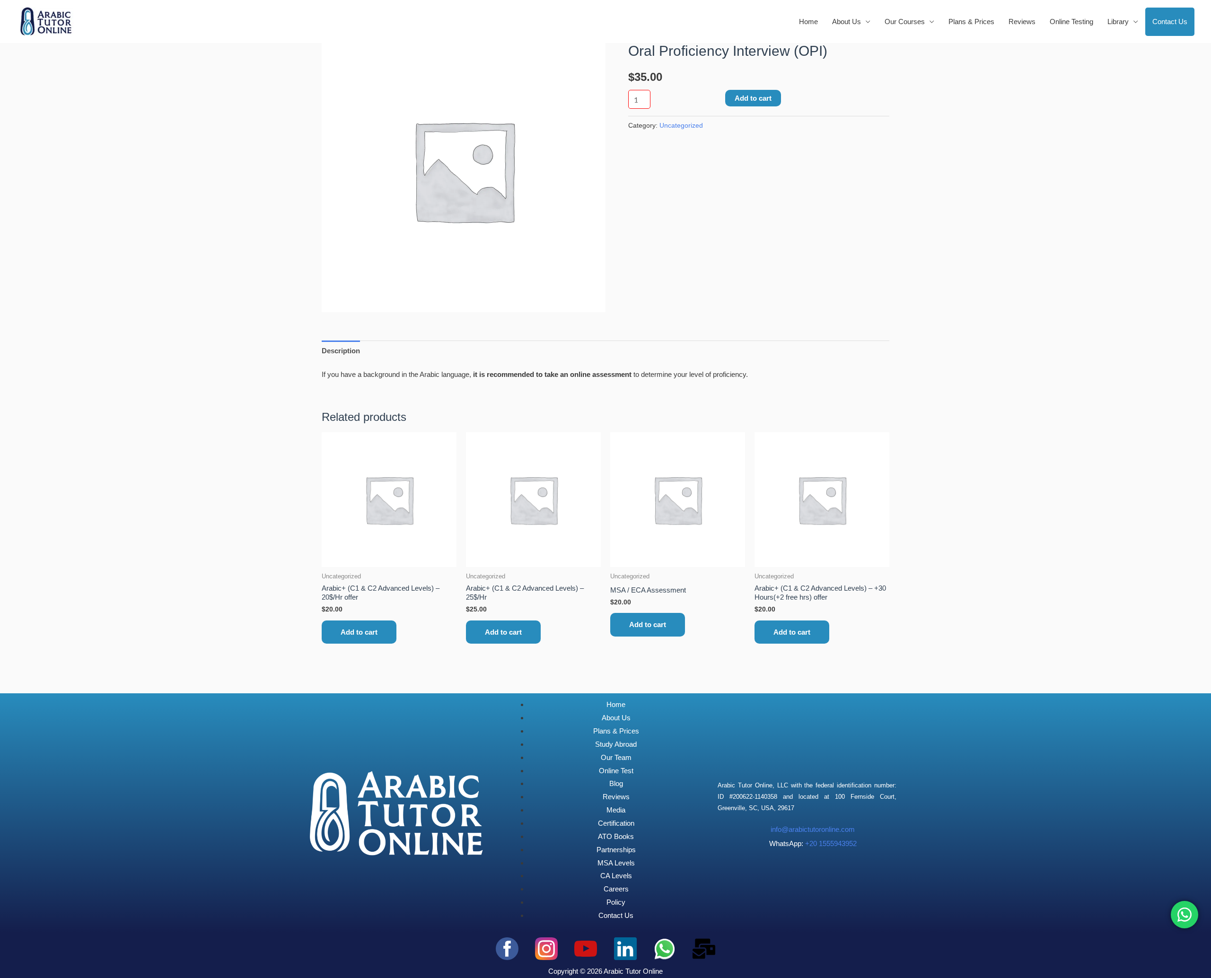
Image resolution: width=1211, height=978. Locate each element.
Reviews (1022, 21)
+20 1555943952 (831, 843)
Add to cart (753, 98)
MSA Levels (616, 863)
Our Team (616, 757)
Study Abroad (616, 744)
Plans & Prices (971, 21)
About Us (616, 718)
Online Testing (1071, 21)
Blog (616, 783)
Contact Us (1169, 21)
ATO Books (616, 836)
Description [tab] (341, 351)
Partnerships (616, 850)
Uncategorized (681, 125)
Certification (616, 823)
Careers (616, 889)
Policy (615, 902)
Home (808, 21)
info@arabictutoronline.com (813, 829)
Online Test (616, 771)
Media (615, 810)
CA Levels (616, 876)
